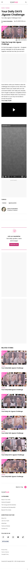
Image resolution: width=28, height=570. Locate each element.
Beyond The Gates (6, 510)
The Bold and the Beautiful (8, 507)
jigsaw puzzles (12, 203)
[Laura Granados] (4, 209)
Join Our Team (5, 520)
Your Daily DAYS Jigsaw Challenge (12, 455)
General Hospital (5, 502)
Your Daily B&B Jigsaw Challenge (12, 368)
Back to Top (19, 487)
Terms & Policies (5, 526)
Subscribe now (14, 244)
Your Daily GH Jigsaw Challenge (12, 411)
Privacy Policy (4, 549)
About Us (3, 518)
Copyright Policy (5, 554)
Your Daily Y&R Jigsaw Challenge (12, 433)
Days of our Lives (5, 499)
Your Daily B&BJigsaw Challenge (12, 390)
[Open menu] (2, 2)
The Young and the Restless (8, 505)
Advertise (3, 523)
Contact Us (4, 528)
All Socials (5, 541)
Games (4, 203)
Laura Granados (7, 21)
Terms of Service (5, 552)
